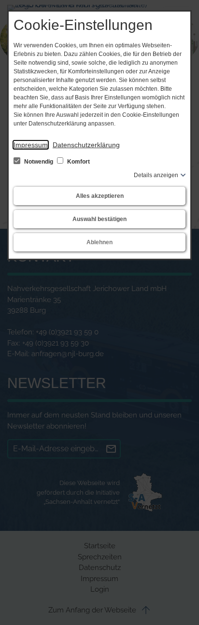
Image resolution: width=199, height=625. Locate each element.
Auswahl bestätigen (99, 219)
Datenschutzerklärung (86, 145)
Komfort (78, 161)
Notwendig (39, 161)
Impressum (31, 145)
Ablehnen (99, 242)
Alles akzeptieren (100, 196)
